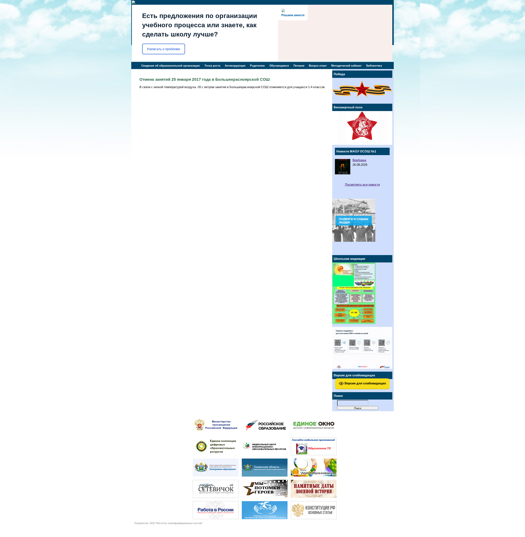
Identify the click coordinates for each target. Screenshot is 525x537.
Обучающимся (279, 65)
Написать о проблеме (163, 49)
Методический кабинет (346, 65)
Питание (298, 65)
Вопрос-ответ (318, 65)
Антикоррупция (235, 65)
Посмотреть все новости (362, 184)
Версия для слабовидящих (365, 383)
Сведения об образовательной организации (170, 65)
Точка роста (212, 65)
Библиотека (374, 65)
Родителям (257, 65)
